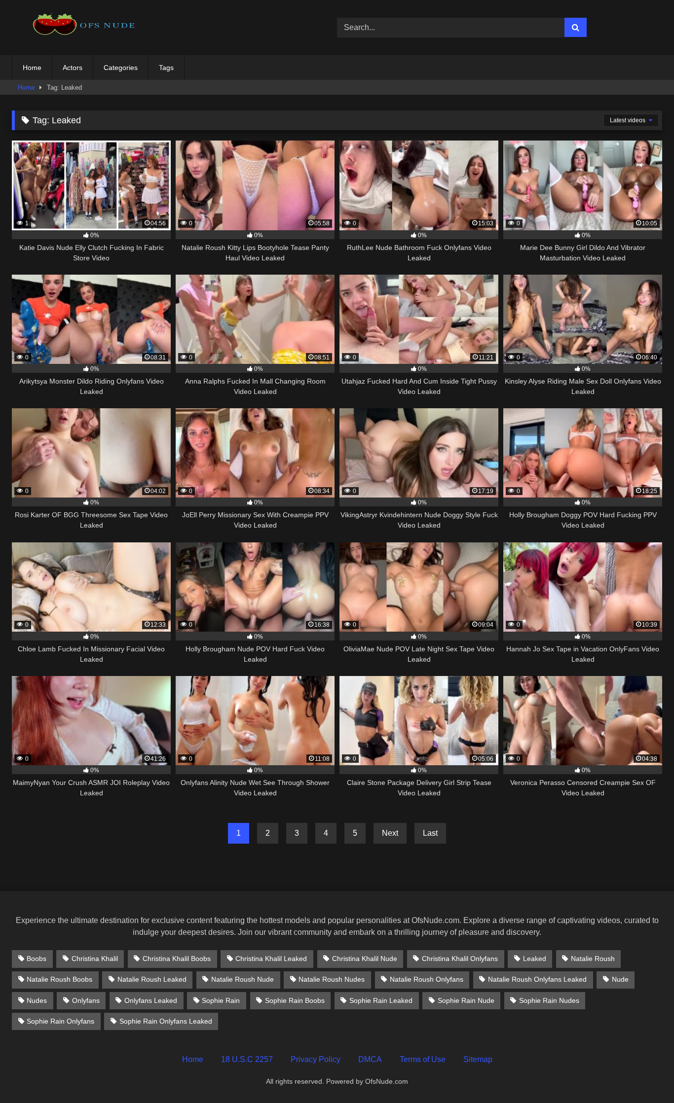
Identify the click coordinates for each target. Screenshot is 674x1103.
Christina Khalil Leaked (271, 958)
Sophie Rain (221, 1000)
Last (430, 833)
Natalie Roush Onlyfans (426, 979)
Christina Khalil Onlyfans (460, 958)
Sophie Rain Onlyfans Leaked (165, 1021)
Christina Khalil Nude (364, 958)
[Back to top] (643, 1073)
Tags (166, 67)
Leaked (534, 958)
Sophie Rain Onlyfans (60, 1021)
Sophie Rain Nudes (549, 1000)
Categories (121, 67)
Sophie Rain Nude (466, 1000)
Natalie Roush (593, 958)
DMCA (370, 1059)
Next (390, 833)
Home (32, 67)
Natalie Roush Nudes (332, 979)
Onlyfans (86, 1000)
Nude (620, 979)
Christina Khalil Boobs (177, 958)
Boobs (36, 958)
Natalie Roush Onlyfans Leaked (537, 979)
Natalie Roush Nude (242, 979)
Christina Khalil (95, 958)
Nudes (37, 1000)
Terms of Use (423, 1059)
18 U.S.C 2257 (247, 1059)
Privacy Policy (315, 1059)
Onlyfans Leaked (150, 1000)
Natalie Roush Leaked (152, 979)
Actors (72, 67)
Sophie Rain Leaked (380, 1000)
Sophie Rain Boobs (295, 1000)
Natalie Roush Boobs (59, 979)
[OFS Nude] (86, 27)
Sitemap (477, 1059)
